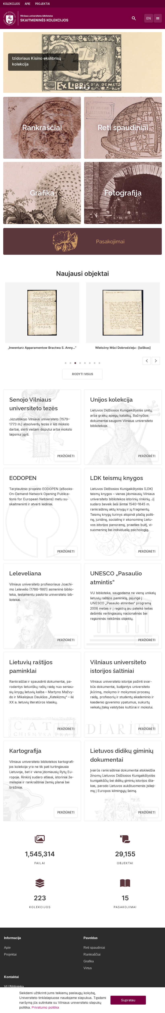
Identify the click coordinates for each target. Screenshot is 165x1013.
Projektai (42, 3)
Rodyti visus (82, 374)
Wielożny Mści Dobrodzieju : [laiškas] (123, 348)
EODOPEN (23, 478)
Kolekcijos (11, 3)
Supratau (128, 1000)
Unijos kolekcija (111, 399)
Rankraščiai (42, 127)
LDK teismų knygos (116, 478)
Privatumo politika (45, 1007)
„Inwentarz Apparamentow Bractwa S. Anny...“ (42, 348)
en (148, 18)
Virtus (88, 968)
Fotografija (123, 192)
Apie (27, 3)
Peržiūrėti (65, 456)
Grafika (42, 192)
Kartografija (25, 750)
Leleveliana (25, 573)
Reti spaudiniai (123, 127)
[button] (76, 88)
